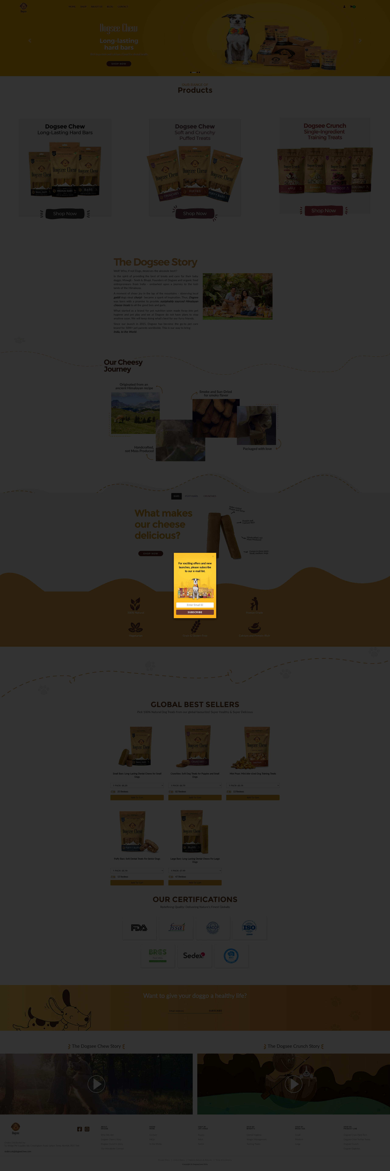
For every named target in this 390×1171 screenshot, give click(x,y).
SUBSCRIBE (195, 612)
